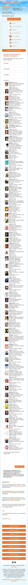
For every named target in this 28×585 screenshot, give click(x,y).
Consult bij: (6, 80)
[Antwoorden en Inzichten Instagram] (15, 562)
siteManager (10, 579)
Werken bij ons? (14, 554)
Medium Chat (14, 534)
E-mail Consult (14, 542)
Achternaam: (7, 69)
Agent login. (14, 566)
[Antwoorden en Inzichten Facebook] (13, 562)
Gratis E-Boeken (14, 526)
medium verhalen (16, 491)
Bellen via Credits (14, 530)
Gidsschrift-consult (19, 486)
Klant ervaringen (14, 558)
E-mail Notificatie (14, 538)
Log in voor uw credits (14, 19)
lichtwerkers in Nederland (14, 500)
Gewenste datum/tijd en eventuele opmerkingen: (12, 453)
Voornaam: (6, 63)
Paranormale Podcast (14, 550)
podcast (8, 492)
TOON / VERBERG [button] (12, 50)
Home (8, 518)
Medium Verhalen (14, 546)
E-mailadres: (6, 74)
